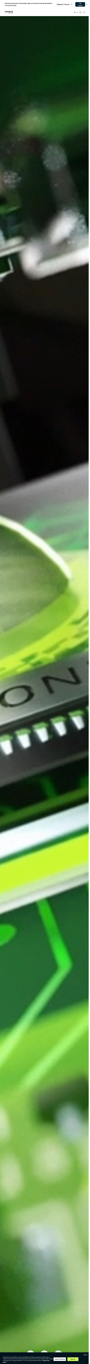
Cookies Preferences (59, 1359)
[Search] (80, 12)
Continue (85, 1354)
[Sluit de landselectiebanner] (86, 4)
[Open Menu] (84, 12)
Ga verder (80, 4)
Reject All (72, 1359)
